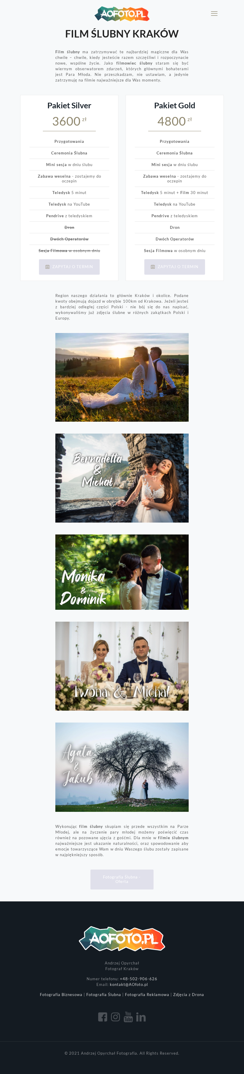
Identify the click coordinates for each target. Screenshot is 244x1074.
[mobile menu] (214, 13)
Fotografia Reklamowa (147, 994)
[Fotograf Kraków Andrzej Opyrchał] (122, 13)
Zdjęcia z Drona (188, 994)
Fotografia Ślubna (103, 994)
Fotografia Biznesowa (61, 994)
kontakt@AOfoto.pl (129, 984)
